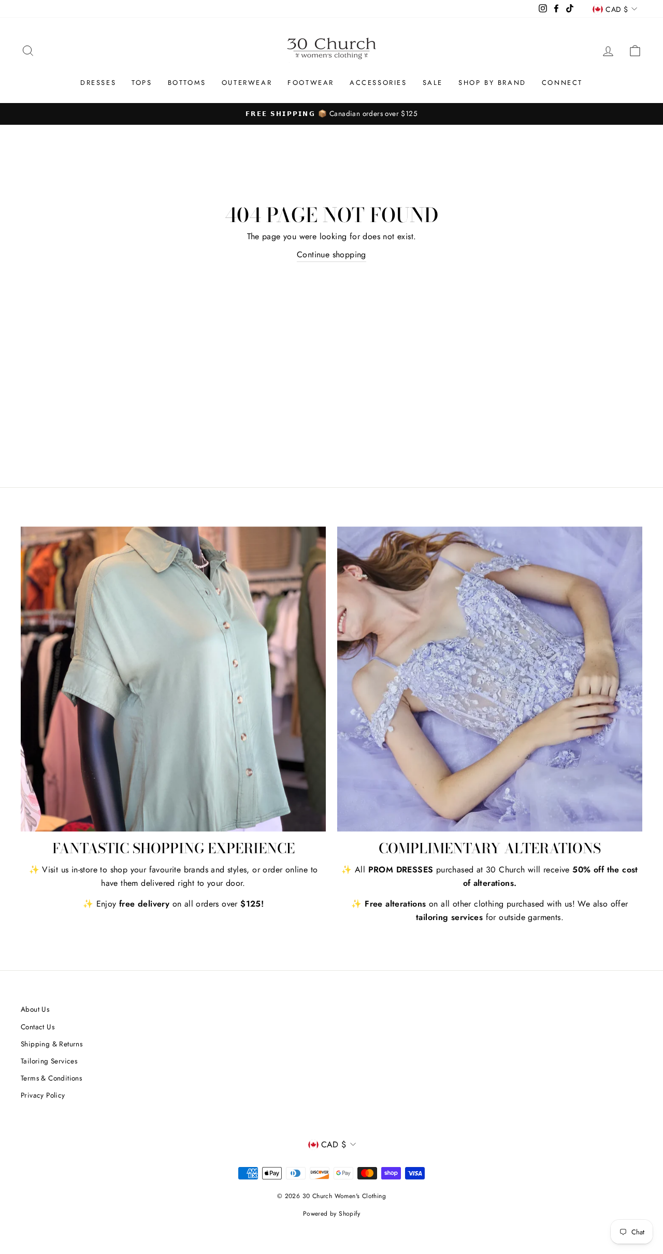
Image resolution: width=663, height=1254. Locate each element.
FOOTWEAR (310, 83)
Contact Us (37, 1027)
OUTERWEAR (247, 83)
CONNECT (562, 83)
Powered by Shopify (331, 1213)
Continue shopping (331, 254)
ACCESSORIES (378, 83)
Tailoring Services (49, 1061)
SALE (433, 83)
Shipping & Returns (51, 1044)
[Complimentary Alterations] (489, 679)
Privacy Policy (43, 1095)
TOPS (142, 83)
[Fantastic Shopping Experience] (173, 679)
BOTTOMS (187, 83)
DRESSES (98, 83)
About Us (35, 1009)
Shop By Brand (492, 83)
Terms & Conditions (51, 1078)
